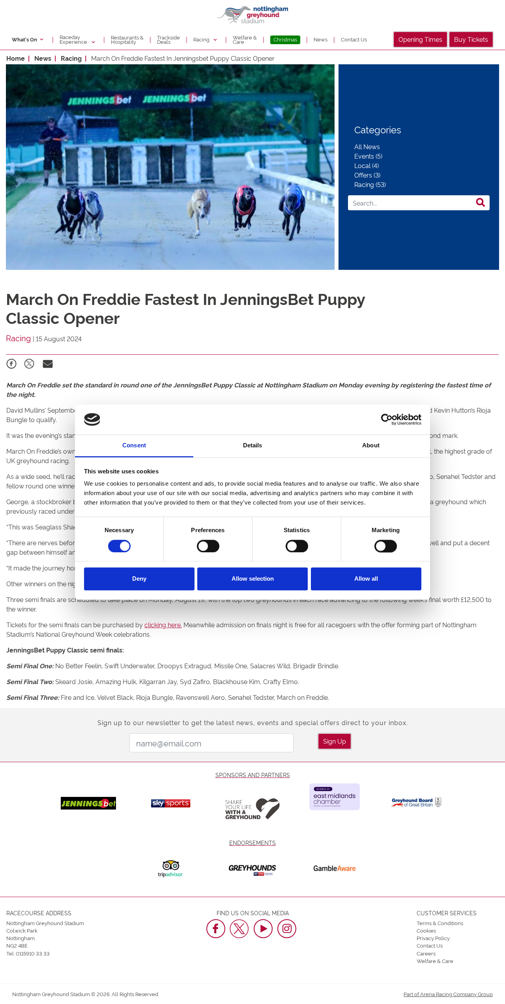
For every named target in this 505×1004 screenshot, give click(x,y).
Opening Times (420, 39)
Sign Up (334, 741)
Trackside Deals (168, 39)
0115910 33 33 (33, 953)
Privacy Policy (433, 937)
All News (367, 146)
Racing (202, 39)
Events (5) (368, 155)
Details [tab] (252, 445)
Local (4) (366, 165)
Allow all (366, 579)
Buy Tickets (471, 39)
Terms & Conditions (440, 922)
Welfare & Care (245, 39)
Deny (139, 579)
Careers (426, 953)
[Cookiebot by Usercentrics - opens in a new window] (386, 419)
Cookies (426, 930)
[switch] (208, 546)
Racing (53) (370, 184)
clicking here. (163, 624)
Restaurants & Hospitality (127, 39)
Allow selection (253, 579)
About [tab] (371, 445)
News (320, 39)
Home (15, 58)
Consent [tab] (134, 445)
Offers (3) (367, 174)
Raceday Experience (74, 39)
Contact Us (354, 39)
